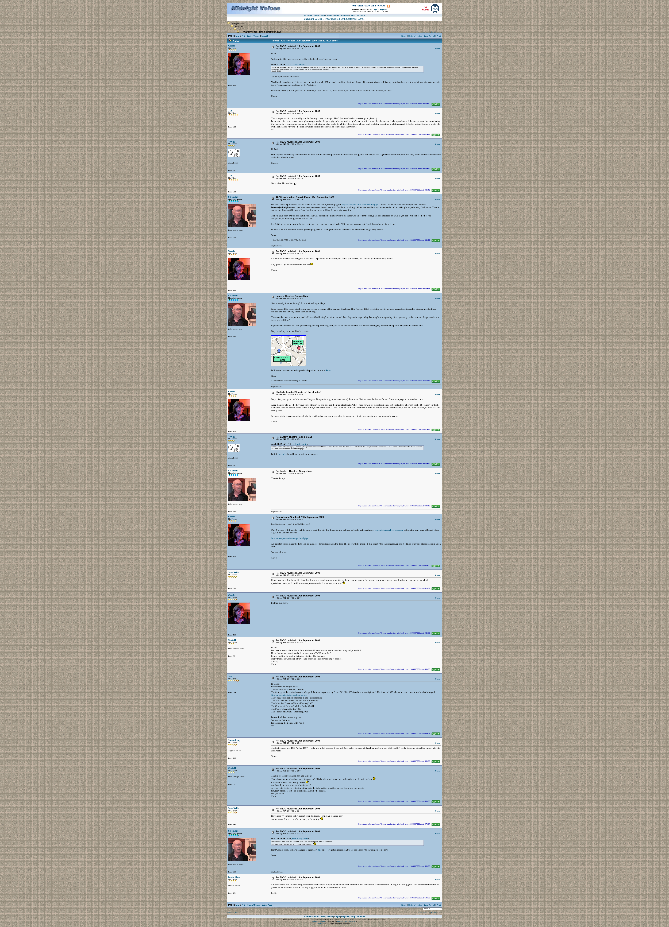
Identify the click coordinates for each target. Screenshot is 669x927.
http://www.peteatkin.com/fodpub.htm (289, 695)
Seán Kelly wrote (300, 838)
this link (282, 454)
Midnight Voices (238, 24)
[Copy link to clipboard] (436, 104)
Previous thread (423, 32)
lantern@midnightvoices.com (389, 530)
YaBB (320, 924)
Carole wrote (298, 64)
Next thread (436, 32)
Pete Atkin (239, 26)
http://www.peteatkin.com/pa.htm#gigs (359, 204)
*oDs (240, 29)
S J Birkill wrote (299, 444)
